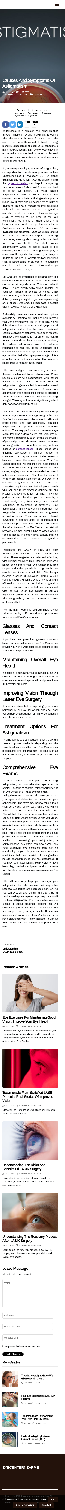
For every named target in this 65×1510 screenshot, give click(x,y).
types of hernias (18, 183)
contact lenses (24, 449)
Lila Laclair (10, 92)
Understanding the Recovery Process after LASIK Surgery (29, 1239)
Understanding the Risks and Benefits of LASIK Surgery (23, 1167)
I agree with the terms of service (22, 1346)
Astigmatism (33, 113)
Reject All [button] (46, 1505)
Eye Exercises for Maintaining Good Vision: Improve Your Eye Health (28, 1019)
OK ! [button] (53, 1500)
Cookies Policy (39, 1500)
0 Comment (37, 94)
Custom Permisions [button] (25, 1505)
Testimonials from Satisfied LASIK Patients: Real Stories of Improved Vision (27, 1097)
